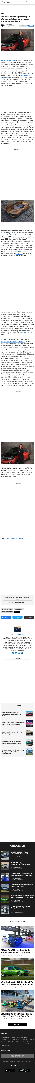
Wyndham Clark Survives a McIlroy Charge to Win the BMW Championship (13, 751)
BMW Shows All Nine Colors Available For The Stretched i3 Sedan (11, 714)
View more (17, 1024)
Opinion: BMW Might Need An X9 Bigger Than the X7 (22, 885)
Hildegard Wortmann (8, 60)
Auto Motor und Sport (15, 538)
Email (30, 617)
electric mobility (19, 609)
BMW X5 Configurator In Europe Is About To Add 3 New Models (22, 863)
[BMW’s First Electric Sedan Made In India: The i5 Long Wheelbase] (29, 721)
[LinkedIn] (22, 653)
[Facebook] (13, 653)
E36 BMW (7, 235)
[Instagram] (19, 653)
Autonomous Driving (7, 609)
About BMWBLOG (5, 1037)
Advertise (3, 1039)
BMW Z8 (19, 253)
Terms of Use (15, 1039)
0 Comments (31, 25)
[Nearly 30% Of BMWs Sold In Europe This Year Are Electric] (5, 906)
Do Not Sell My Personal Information (28, 1042)
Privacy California (5, 1045)
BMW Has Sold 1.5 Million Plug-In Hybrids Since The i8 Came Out (16, 1015)
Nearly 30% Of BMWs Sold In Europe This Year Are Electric (21, 907)
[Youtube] (19, 1066)
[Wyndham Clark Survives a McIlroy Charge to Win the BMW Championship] (29, 749)
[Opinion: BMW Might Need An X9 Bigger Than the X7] (5, 884)
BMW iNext (26, 333)
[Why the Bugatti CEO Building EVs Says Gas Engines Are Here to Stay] (5, 895)
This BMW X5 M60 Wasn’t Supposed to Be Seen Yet (19, 853)
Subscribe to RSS (5, 1041)
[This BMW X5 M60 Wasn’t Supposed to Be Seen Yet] (5, 852)
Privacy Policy (15, 1041)
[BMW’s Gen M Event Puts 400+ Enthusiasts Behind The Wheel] (5, 874)
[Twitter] (16, 653)
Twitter (18, 617)
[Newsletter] (26, 2)
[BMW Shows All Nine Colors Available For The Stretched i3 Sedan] (29, 711)
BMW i (2, 13)
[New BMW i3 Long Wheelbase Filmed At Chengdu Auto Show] (29, 740)
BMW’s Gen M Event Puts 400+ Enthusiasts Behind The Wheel (21, 874)
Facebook (7, 617)
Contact (25, 1037)
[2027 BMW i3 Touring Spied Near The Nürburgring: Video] (29, 730)
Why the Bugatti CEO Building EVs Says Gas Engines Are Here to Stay (22, 896)
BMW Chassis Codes (17, 1037)
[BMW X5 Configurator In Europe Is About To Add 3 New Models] (5, 863)
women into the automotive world (13, 341)
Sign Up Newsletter (28, 1039)
